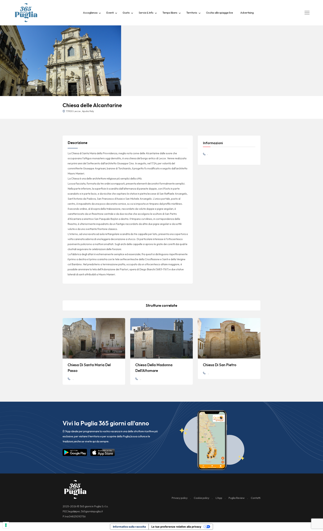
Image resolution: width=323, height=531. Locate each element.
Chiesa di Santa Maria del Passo (89, 367)
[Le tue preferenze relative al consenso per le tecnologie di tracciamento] (6, 525)
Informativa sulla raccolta (129, 526)
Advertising (247, 12)
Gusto (126, 12)
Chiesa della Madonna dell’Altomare (153, 367)
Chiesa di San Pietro (219, 364)
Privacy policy (180, 498)
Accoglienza (90, 12)
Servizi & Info (146, 12)
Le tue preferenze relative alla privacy (176, 526)
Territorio (191, 12)
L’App (219, 498)
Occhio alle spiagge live (219, 12)
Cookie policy (201, 498)
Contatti (255, 498)
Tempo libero (169, 12)
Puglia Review (236, 498)
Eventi (110, 12)
